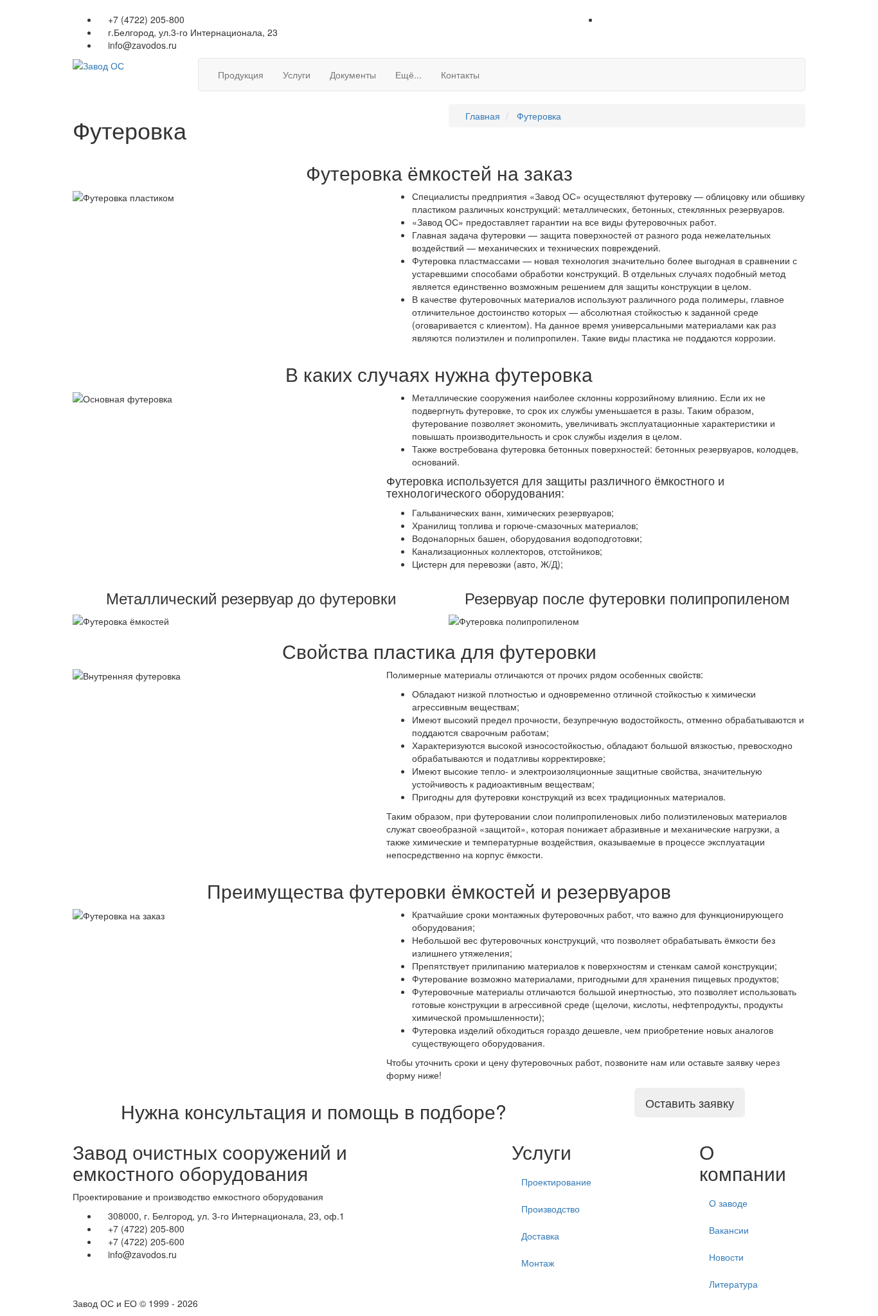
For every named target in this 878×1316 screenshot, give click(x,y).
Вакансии (729, 1229)
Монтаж (537, 1262)
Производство (550, 1208)
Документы (353, 74)
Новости (726, 1256)
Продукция (241, 74)
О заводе (728, 1202)
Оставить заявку (689, 1102)
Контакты (460, 74)
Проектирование (556, 1181)
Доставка (540, 1235)
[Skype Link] (801, 19)
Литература (733, 1283)
